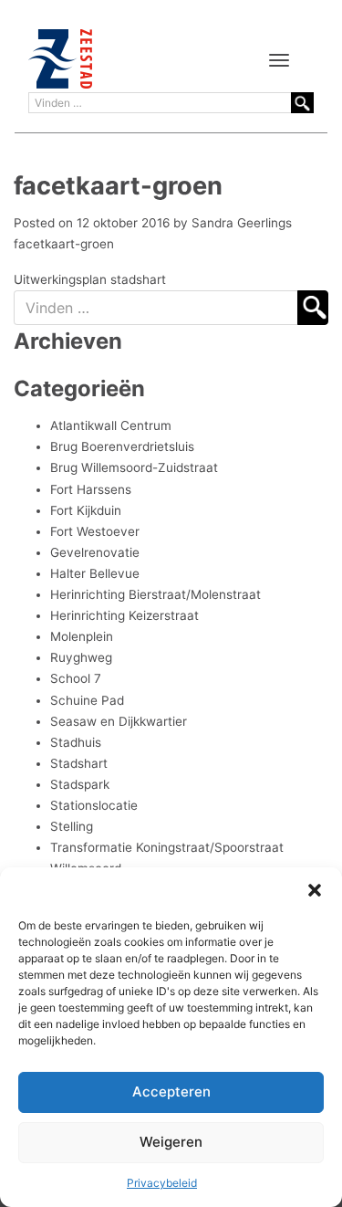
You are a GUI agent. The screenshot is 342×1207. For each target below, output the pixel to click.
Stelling (71, 826)
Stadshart (79, 763)
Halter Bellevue (95, 573)
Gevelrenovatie (95, 552)
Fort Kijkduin (85, 510)
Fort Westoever (95, 531)
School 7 (75, 678)
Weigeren (171, 1141)
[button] (315, 890)
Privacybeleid (162, 1183)
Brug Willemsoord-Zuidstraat (134, 467)
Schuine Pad (87, 700)
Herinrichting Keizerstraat (124, 615)
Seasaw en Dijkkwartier (118, 721)
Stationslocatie (94, 805)
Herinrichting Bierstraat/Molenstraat (155, 594)
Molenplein (81, 636)
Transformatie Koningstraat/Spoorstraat (167, 847)
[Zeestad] (60, 59)
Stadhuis (75, 742)
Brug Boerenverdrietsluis (122, 446)
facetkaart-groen (64, 243)
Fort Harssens (90, 489)
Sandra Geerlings (242, 222)
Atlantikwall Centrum (110, 425)
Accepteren (171, 1091)
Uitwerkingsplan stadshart (90, 279)
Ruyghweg (81, 657)
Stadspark (79, 784)
